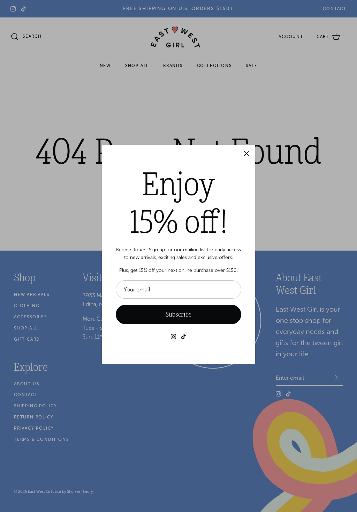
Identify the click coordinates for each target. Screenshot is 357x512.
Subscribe (178, 314)
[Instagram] (173, 336)
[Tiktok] (183, 336)
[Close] (246, 153)
